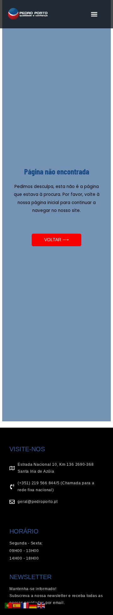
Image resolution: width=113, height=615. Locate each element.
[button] (94, 14)
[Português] (9, 605)
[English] (41, 605)
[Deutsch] (33, 605)
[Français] (25, 605)
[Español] (17, 605)
